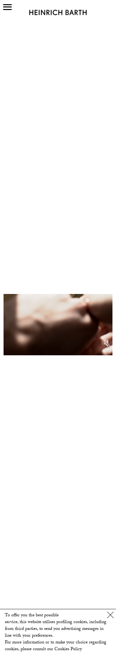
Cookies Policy (68, 649)
